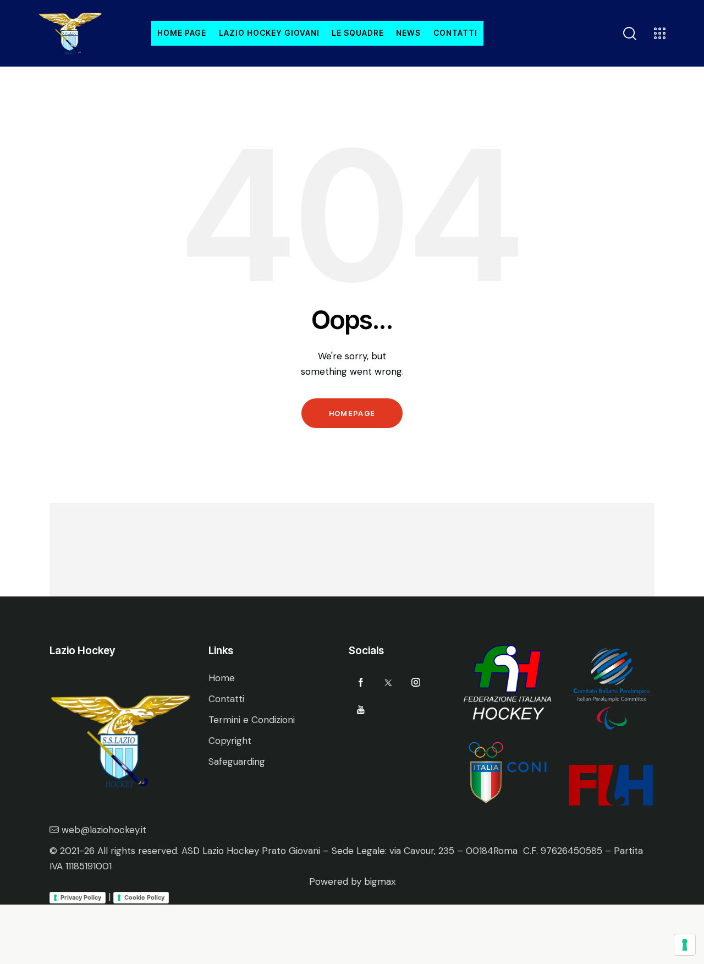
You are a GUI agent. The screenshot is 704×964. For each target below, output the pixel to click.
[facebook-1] (361, 682)
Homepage (352, 413)
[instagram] (416, 682)
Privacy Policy (81, 897)
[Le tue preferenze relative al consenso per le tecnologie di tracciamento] (684, 944)
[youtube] (361, 710)
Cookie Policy (144, 897)
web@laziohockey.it (104, 830)
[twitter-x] (388, 682)
